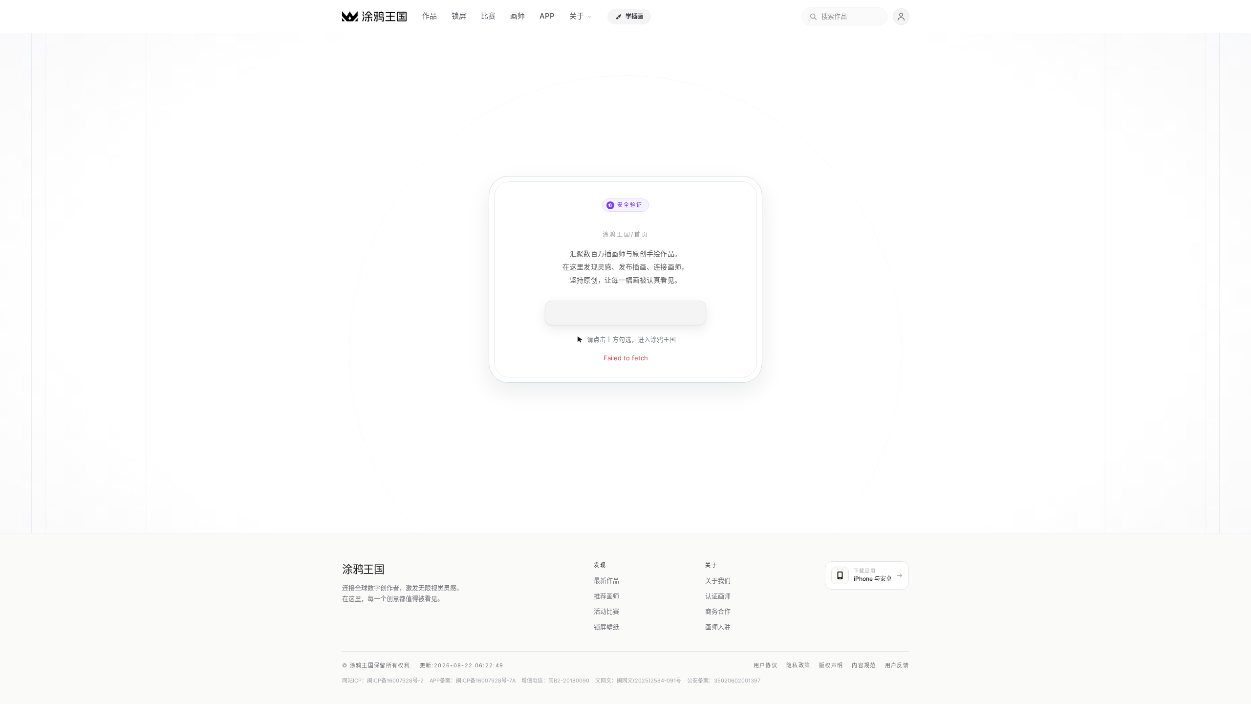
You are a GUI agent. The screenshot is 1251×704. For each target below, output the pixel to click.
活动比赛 (606, 611)
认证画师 (718, 596)
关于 (576, 16)
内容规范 (864, 665)
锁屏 (459, 16)
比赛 (488, 16)
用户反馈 (897, 665)
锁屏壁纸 (606, 627)
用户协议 (765, 665)
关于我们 (718, 580)
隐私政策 (798, 665)
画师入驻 (718, 627)
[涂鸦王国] (374, 16)
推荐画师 (606, 596)
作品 (429, 16)
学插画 (634, 16)
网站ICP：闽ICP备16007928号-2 (383, 680)
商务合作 (718, 611)
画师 (517, 16)
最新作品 (606, 580)
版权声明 (831, 665)
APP (547, 16)
